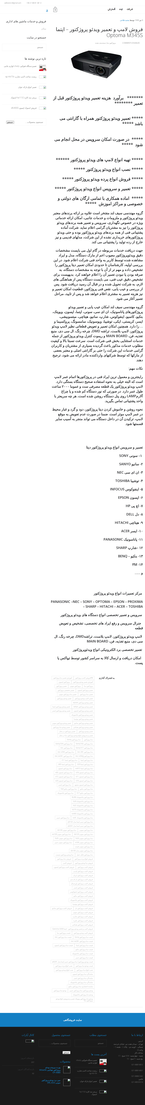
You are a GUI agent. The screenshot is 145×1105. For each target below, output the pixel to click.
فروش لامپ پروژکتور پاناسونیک (81, 900)
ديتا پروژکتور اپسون (65, 768)
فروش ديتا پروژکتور (64, 859)
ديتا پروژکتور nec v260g (84, 756)
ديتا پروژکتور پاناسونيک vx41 (83, 818)
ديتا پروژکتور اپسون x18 (84, 781)
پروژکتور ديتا (88, 686)
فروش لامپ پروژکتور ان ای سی (81, 879)
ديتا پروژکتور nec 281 (85, 752)
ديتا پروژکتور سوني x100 (84, 842)
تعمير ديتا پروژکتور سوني (67, 694)
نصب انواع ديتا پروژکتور (84, 970)
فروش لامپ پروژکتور (85, 867)
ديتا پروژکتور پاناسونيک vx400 (82, 813)
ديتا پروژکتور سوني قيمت (84, 846)
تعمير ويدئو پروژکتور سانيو (83, 723)
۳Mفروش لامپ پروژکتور (84, 678)
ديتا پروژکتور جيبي (62, 818)
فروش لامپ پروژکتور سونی (83, 912)
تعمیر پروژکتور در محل (67, 731)
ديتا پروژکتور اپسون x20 (63, 781)
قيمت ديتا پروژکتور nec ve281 (82, 941)
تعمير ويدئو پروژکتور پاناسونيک (82, 715)
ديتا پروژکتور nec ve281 (63, 756)
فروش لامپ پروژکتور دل (84, 908)
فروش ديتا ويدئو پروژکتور (84, 863)
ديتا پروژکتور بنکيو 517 (85, 793)
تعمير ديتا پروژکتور (86, 694)
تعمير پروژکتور (61, 686)
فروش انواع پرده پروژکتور (83, 859)
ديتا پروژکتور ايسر (64, 785)
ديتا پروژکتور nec (66, 748)
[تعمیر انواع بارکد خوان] (41, 88)
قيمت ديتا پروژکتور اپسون (63, 945)
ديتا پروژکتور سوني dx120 (83, 834)
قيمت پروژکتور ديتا (63, 933)
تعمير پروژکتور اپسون (85, 690)
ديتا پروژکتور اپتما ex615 (84, 768)
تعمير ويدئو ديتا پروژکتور (61, 727)
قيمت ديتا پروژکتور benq (84, 937)
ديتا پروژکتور (88, 739)
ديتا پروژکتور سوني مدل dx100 (82, 850)
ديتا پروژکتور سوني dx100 (66, 830)
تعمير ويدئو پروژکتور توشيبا (83, 719)
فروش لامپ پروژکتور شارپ (83, 916)
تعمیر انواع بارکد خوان (27, 87)
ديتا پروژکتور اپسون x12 (63, 776)
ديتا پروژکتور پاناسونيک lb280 (82, 797)
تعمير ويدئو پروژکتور (64, 698)
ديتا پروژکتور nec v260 (66, 752)
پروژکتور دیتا (111, 43)
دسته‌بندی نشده (100, 43)
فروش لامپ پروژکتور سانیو (62, 908)
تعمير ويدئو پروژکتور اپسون (83, 711)
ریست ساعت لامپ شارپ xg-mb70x (21, 76)
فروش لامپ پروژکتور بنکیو (83, 896)
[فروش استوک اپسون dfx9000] (41, 109)
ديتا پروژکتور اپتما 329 (85, 764)
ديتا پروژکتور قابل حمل (85, 855)
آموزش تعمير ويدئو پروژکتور (83, 682)
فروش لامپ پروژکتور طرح (83, 920)
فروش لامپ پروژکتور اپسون (64, 867)
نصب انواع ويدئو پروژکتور (64, 970)
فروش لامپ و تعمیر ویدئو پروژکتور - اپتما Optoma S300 (72, 929)
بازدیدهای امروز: (27, 1058)
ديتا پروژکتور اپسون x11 (84, 776)
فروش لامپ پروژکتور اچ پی (83, 871)
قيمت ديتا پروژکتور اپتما (84, 945)
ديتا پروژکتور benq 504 (64, 743)
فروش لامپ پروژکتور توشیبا (83, 904)
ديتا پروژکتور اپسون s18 (84, 772)
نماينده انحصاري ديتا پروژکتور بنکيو (81, 986)
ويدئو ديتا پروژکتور (60, 990)
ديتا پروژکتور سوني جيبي (63, 842)
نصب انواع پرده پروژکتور (63, 966)
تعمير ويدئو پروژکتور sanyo (83, 706)
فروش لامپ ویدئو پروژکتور (83, 933)
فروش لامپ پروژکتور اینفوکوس (81, 892)
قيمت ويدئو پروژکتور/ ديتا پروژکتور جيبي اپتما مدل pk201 (72, 962)
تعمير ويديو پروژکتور (86, 731)
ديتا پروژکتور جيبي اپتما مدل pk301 (80, 826)
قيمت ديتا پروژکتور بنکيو (84, 949)
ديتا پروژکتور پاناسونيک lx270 (82, 809)
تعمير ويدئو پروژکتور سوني (61, 723)
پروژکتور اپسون (64, 682)
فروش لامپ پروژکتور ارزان (83, 875)
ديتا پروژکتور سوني (86, 830)
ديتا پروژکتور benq (74, 739)
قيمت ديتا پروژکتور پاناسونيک (82, 953)
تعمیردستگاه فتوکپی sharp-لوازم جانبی (20, 66)
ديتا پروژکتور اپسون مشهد (83, 785)
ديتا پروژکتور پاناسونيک (65, 793)
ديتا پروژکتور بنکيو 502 (69, 789)
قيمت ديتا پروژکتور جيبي (84, 957)
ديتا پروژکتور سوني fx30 (84, 838)
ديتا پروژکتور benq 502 (84, 743)
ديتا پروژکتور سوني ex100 (61, 834)
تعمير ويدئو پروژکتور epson (83, 702)
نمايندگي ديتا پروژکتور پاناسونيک (81, 982)
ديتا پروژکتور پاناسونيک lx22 (83, 805)
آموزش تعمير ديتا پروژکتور (62, 678)
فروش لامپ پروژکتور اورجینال (82, 883)
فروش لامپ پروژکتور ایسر (83, 887)
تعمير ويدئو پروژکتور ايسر (61, 711)
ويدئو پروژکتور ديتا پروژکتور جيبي (81, 990)
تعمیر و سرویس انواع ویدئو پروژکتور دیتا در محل (76, 735)
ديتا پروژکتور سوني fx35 (63, 838)
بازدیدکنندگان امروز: (25, 1069)
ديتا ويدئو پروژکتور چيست (64, 855)
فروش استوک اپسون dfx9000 (24, 108)
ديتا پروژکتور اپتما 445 (66, 764)
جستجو (10, 122)
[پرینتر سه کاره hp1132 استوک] (41, 99)
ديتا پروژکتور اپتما (87, 760)
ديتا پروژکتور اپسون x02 (63, 772)
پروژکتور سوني (75, 686)
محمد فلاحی (124, 20)
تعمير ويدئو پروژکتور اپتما (61, 706)
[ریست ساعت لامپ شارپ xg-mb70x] (41, 78)
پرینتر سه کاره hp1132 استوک (24, 97)
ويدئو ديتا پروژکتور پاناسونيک (83, 994)
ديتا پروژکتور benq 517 (84, 748)
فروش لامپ (67, 863)
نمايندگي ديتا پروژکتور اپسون (82, 974)
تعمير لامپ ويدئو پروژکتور (84, 698)
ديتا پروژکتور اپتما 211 (69, 760)
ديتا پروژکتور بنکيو (86, 789)
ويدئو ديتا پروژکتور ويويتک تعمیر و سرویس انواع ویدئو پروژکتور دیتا (74, 1000)
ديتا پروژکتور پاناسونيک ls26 (83, 801)
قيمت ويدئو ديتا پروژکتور (84, 966)
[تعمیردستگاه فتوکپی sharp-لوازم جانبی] (41, 67)
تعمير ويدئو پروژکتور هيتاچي (83, 727)
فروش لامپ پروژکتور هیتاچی (82, 925)
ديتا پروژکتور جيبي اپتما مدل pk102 (80, 822)
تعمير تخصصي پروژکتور (65, 690)
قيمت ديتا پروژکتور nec (63, 937)
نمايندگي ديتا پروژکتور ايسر (83, 978)
